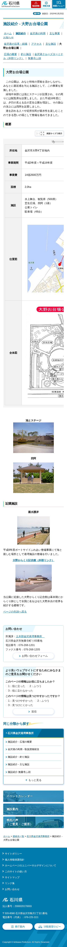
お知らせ (8, 37)
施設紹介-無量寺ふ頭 (19, 772)
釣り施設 (26, 54)
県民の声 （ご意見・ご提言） (20, 822)
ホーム (8, 33)
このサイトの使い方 (16, 871)
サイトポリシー (13, 853)
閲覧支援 (46, 6)
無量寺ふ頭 (34, 58)
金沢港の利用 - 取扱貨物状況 (23, 749)
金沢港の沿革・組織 (15, 43)
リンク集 (10, 883)
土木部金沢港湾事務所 (30, 636)
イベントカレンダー (20, 796)
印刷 (38, 13)
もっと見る (34, 780)
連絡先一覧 (18, 836)
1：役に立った (16, 686)
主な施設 (51, 43)
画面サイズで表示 (54, 133)
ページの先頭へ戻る (15, 611)
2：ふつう (35, 686)
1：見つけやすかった (20, 700)
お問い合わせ (12, 889)
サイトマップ (12, 877)
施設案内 (12, 809)
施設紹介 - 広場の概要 (20, 741)
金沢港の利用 (38, 33)
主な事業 (54, 33)
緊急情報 (36, 6)
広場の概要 (10, 54)
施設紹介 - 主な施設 (18, 764)
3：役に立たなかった (20, 690)
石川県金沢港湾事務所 (21, 733)
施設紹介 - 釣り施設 (18, 756)
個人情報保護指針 (14, 859)
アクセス (36, 43)
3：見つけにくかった (20, 705)
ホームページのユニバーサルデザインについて (30, 865)
